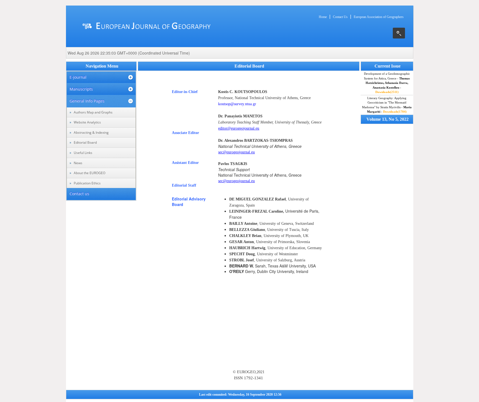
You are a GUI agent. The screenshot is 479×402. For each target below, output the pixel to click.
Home (323, 17)
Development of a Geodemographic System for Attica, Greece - (387, 83)
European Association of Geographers (379, 17)
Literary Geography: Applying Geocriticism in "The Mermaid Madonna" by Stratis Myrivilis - (387, 105)
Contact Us (340, 17)
